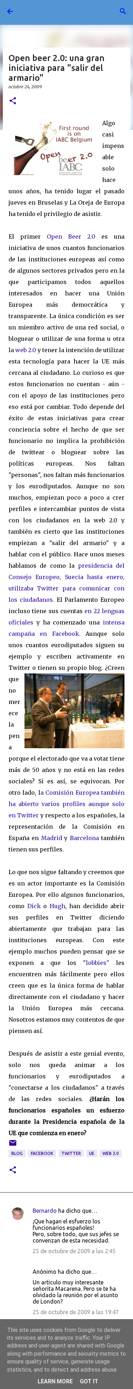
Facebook (42, 1153)
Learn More (55, 1381)
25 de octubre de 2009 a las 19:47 (76, 1312)
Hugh (57, 906)
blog (17, 1153)
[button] (13, 101)
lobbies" (97, 962)
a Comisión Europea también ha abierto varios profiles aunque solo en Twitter (66, 804)
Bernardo (45, 1210)
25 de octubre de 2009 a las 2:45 (74, 1251)
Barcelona (84, 837)
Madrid (51, 837)
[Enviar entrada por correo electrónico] (13, 1145)
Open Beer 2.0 (71, 236)
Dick (34, 906)
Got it (89, 1381)
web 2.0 (25, 350)
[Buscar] (123, 11)
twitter (71, 1153)
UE (91, 1153)
